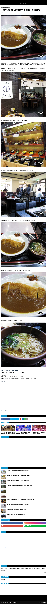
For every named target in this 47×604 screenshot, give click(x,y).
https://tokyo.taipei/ (42, 602)
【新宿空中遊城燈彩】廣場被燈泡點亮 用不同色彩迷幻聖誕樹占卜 (39, 433)
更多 (45, 572)
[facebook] (43, 1)
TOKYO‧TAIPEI (23, 3)
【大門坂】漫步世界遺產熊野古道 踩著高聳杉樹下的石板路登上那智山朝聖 (19, 485)
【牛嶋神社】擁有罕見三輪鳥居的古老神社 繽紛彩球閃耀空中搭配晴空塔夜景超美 (20, 499)
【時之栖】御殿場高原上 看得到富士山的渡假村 (14, 490)
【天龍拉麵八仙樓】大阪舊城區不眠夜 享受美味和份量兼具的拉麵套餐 (18, 475)
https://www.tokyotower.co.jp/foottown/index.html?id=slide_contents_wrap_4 (20, 378)
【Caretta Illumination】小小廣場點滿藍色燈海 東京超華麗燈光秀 (23, 433)
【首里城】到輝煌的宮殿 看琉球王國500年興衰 (14, 494)
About (2, 0)
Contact (5, 0)
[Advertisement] (14, 541)
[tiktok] (12, 528)
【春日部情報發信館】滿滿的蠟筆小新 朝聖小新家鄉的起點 (16, 509)
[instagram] (45, 1)
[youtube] (12, 526)
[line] (35, 526)
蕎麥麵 (9, 7)
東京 (2, 7)
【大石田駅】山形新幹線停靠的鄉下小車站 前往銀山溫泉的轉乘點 (17, 504)
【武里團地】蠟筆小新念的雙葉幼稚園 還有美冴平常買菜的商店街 (17, 480)
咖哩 (6, 7)
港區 (4, 7)
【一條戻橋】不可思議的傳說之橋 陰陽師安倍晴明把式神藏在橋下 (17, 470)
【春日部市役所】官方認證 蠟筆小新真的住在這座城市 (15, 514)
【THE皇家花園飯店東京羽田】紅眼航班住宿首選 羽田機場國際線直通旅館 (8, 433)
